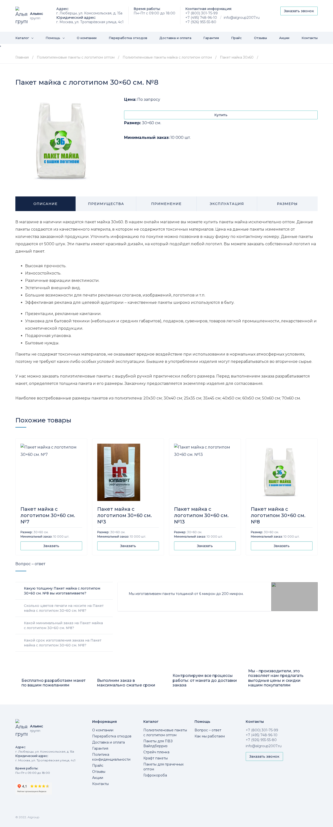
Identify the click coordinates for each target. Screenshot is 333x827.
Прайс (236, 38)
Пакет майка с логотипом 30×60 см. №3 (124, 515)
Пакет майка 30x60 (237, 57)
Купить (220, 115)
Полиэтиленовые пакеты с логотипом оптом (76, 57)
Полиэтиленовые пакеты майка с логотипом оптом (168, 57)
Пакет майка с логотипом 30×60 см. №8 (278, 515)
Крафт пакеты (155, 758)
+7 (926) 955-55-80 (200, 22)
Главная (22, 57)
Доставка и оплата (175, 38)
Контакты (310, 38)
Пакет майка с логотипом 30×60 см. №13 (201, 515)
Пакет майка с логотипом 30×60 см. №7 (47, 515)
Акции (284, 38)
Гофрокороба (155, 775)
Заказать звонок (299, 11)
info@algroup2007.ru (242, 17)
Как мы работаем (210, 736)
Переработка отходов (128, 38)
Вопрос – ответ (208, 730)
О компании (87, 38)
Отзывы (260, 38)
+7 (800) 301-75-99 (201, 13)
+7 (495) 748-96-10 (201, 17)
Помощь (53, 38)
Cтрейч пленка (156, 752)
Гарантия (211, 38)
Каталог (22, 38)
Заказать (51, 546)
